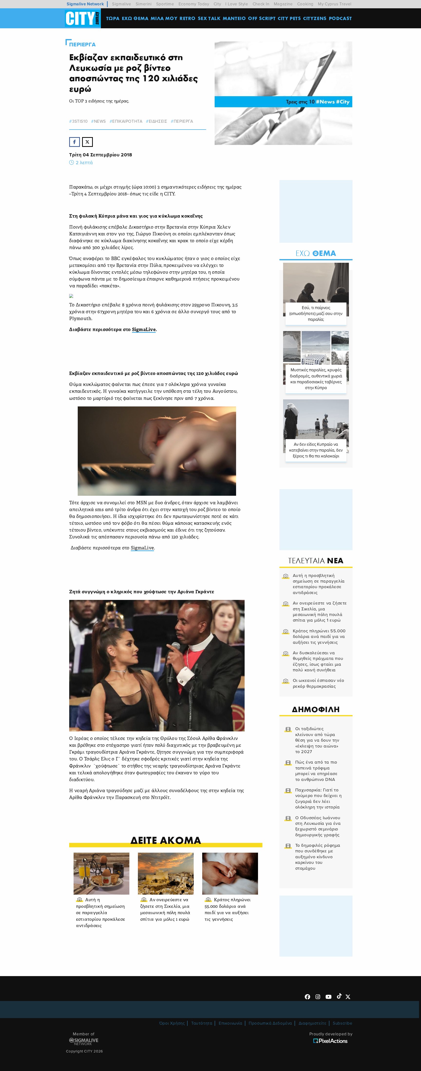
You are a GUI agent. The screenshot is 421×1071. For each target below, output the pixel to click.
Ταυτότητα (201, 1023)
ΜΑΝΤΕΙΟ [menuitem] (234, 18)
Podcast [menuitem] (340, 18)
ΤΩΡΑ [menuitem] (113, 18)
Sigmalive (121, 4)
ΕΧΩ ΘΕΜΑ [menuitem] (135, 18)
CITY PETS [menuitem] (289, 18)
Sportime (165, 4)
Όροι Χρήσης (172, 1023)
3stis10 (79, 121)
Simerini (144, 4)
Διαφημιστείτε (312, 1023)
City (217, 4)
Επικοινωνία (230, 1023)
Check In (261, 4)
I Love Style (236, 4)
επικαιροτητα (127, 121)
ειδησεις (158, 121)
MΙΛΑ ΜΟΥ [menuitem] (164, 18)
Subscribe (342, 1023)
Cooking (305, 4)
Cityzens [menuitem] (315, 18)
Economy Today (194, 4)
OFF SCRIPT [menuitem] (262, 18)
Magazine (283, 4)
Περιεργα (82, 44)
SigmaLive (144, 330)
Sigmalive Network (85, 4)
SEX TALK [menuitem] (209, 18)
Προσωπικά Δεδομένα (270, 1023)
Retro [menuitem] (188, 18)
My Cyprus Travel (335, 4)
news (100, 121)
